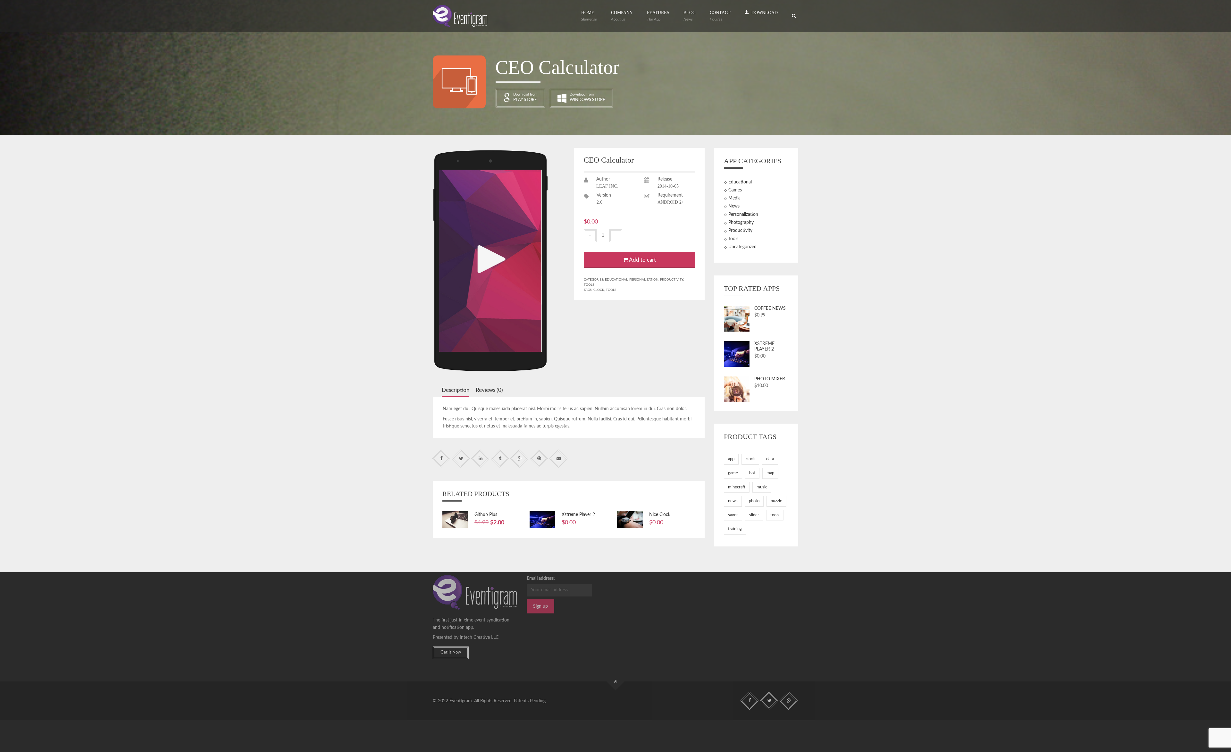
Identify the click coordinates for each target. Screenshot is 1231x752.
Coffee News (770, 308)
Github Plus (485, 514)
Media (734, 198)
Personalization (643, 279)
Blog (689, 15)
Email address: (541, 578)
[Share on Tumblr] (500, 459)
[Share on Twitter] (461, 459)
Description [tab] (455, 390)
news (733, 501)
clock (598, 290)
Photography (741, 222)
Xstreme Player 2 (578, 514)
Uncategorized (742, 247)
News (734, 206)
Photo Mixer (769, 379)
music (762, 487)
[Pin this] (539, 459)
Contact (720, 15)
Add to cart (642, 260)
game (733, 473)
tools (611, 290)
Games (735, 190)
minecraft (736, 487)
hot (752, 473)
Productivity (671, 279)
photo (754, 501)
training (735, 529)
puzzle (776, 501)
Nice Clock (659, 514)
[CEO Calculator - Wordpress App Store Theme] (460, 16)
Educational (616, 279)
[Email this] (558, 459)
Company (622, 15)
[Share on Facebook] (441, 459)
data (770, 459)
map (770, 473)
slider (754, 515)
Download (763, 12)
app (731, 459)
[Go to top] (616, 681)
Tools (589, 284)
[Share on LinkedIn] (480, 459)
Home (589, 15)
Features (658, 15)
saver (733, 515)
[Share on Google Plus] (519, 459)
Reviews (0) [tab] (489, 390)
